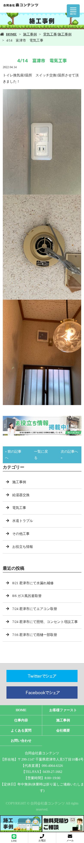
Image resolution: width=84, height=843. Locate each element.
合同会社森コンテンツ (42, 753)
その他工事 (21, 534)
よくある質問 (21, 730)
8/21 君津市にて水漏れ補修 (33, 583)
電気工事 (50, 34)
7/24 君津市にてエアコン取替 (34, 609)
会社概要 (63, 730)
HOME (11, 34)
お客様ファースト (63, 710)
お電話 (42, 840)
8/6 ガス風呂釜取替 (27, 596)
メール (70, 840)
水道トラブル (22, 521)
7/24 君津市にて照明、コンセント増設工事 (45, 622)
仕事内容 (21, 720)
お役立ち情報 (22, 547)
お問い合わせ (21, 740)
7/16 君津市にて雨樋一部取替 (34, 635)
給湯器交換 (21, 495)
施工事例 (30, 34)
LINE (14, 841)
